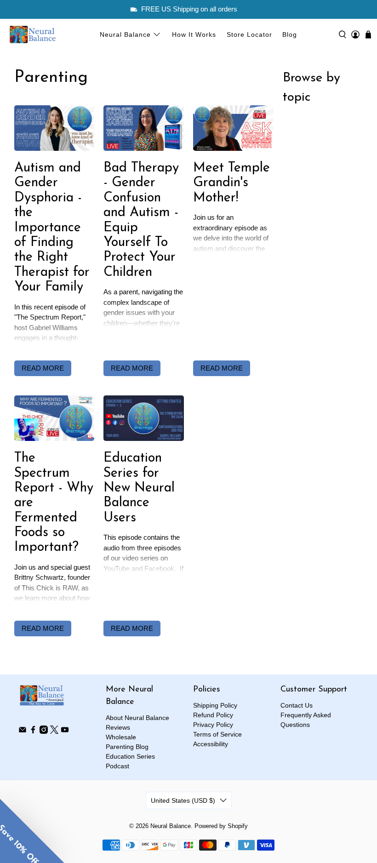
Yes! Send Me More (189, 511)
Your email (94, 469)
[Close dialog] (318, 286)
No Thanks (189, 537)
